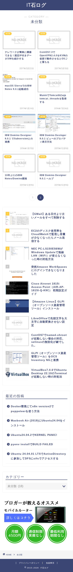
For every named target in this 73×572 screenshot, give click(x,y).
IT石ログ (36, 5)
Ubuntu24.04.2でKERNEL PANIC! (34, 435)
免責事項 (50, 563)
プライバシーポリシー (29, 563)
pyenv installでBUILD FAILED (32, 444)
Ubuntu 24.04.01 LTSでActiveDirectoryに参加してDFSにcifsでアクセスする (38, 456)
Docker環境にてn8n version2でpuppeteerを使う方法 (32, 409)
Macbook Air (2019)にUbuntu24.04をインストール (38, 423)
